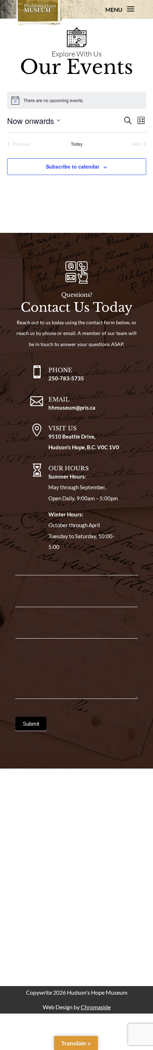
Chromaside (96, 1007)
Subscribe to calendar (72, 166)
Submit (31, 724)
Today (77, 144)
